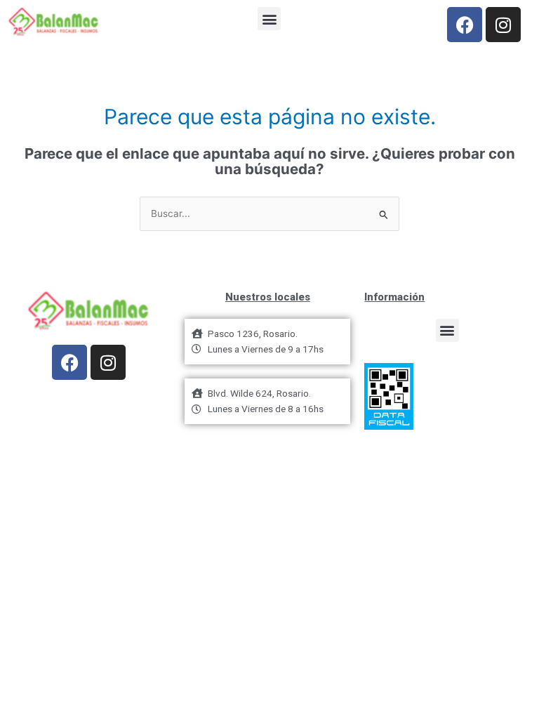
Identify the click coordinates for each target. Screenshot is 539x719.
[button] (269, 18)
